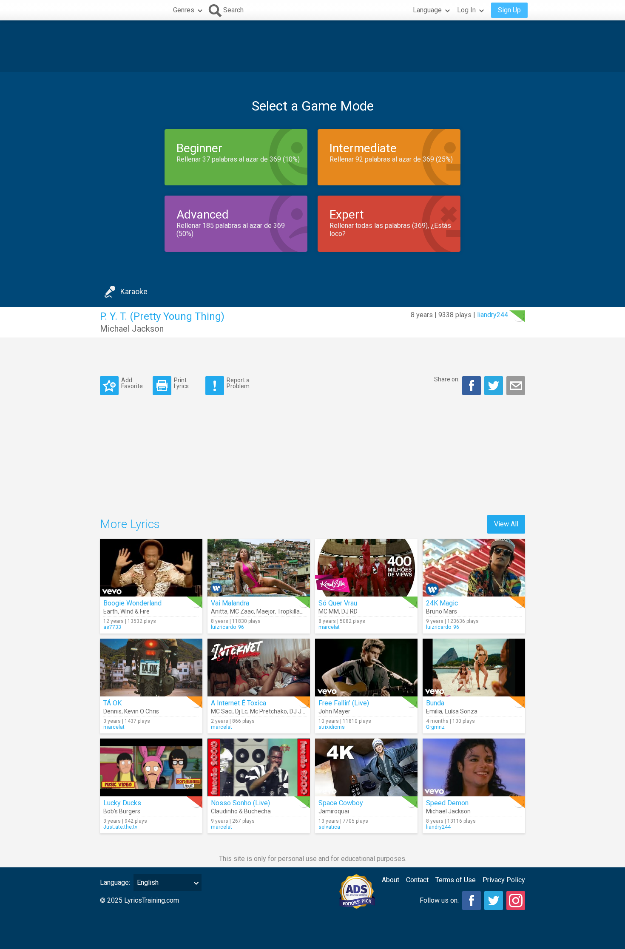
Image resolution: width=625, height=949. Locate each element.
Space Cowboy (340, 803)
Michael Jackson (132, 329)
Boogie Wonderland (132, 603)
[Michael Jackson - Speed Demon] (474, 767)
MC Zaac (242, 611)
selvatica (329, 827)
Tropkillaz (290, 611)
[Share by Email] (515, 385)
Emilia (434, 711)
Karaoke (134, 291)
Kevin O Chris (141, 711)
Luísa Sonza (461, 711)
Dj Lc (241, 711)
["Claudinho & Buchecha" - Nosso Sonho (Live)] (258, 767)
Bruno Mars (441, 611)
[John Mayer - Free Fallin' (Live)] (366, 667)
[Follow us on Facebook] (471, 900)
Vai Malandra (230, 603)
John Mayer (334, 711)
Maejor (265, 611)
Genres (183, 10)
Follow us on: (439, 900)
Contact (417, 880)
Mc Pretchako (268, 711)
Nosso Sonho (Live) (240, 803)
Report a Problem (238, 383)
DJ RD (349, 611)
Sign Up (509, 10)
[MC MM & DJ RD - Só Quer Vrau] (366, 568)
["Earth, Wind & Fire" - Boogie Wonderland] (151, 568)
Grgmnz (435, 727)
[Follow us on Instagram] (515, 900)
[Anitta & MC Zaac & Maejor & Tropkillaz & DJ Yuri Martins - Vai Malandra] (258, 568)
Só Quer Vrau (337, 603)
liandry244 (492, 315)
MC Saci (222, 711)
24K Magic (442, 603)
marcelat (329, 627)
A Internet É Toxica (238, 703)
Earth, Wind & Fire (126, 611)
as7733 (112, 627)
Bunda (435, 703)
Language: (115, 882)
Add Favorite (132, 383)
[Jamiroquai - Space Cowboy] (366, 767)
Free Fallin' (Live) (343, 703)
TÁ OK (112, 703)
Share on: (447, 379)
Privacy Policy (504, 880)
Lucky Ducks (122, 803)
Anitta (219, 611)
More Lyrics (130, 524)
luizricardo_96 (227, 627)
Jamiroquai (333, 811)
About (390, 880)
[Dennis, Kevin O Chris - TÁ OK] (151, 667)
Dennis (112, 711)
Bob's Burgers (121, 811)
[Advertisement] (312, 46)
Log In (466, 10)
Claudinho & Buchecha (241, 811)
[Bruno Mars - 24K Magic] (474, 568)
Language (427, 10)
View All (506, 524)
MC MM (328, 611)
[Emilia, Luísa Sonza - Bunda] (474, 667)
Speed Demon (447, 803)
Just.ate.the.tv (120, 827)
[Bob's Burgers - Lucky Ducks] (151, 767)
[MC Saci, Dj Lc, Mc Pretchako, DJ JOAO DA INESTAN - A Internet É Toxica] (258, 667)
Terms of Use (455, 880)
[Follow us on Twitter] (493, 900)
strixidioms (331, 727)
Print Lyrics (181, 383)
